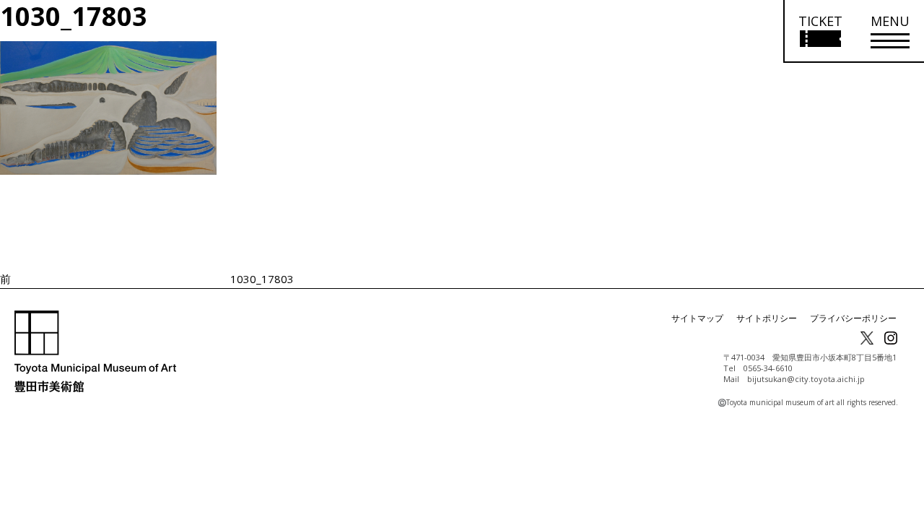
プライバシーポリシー (853, 318)
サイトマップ (697, 318)
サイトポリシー (766, 318)
